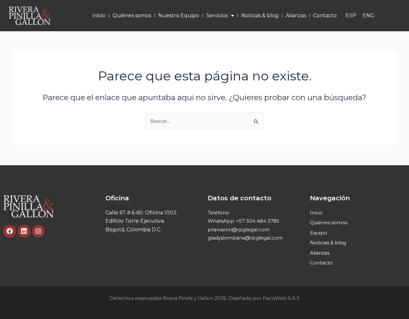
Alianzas (296, 15)
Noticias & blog (260, 15)
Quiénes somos (131, 15)
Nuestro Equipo (178, 15)
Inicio (98, 15)
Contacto (325, 15)
